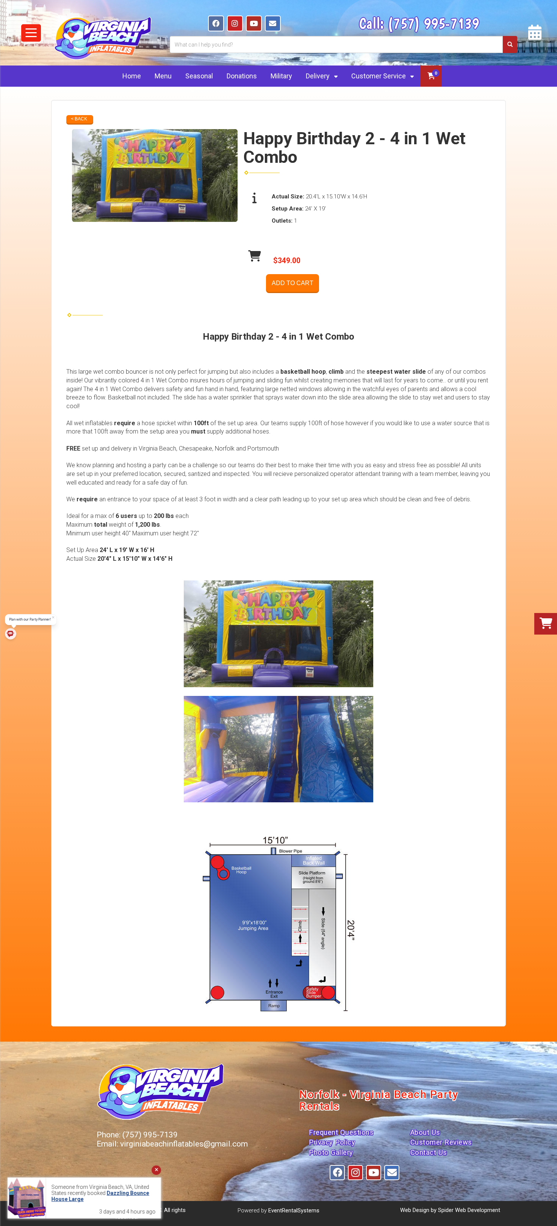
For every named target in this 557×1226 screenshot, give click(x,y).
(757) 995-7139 (433, 23)
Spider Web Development (469, 1210)
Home (131, 76)
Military (281, 76)
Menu (163, 76)
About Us (425, 1132)
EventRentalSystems (293, 1210)
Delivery (318, 76)
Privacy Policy (332, 1142)
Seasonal (199, 76)
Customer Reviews (441, 1142)
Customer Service (379, 76)
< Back (79, 119)
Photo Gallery (331, 1152)
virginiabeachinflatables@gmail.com (184, 1143)
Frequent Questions (341, 1132)
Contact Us (428, 1152)
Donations (242, 76)
